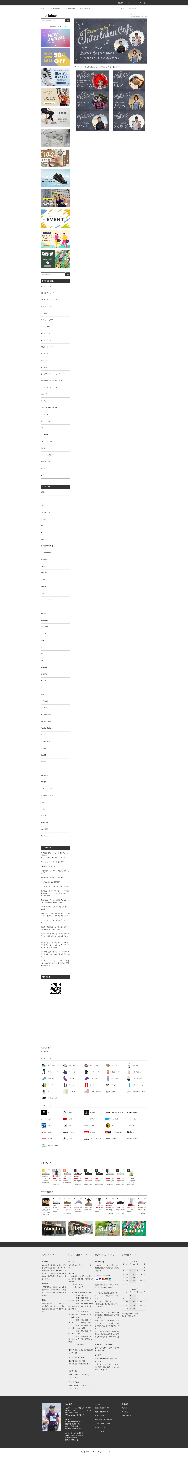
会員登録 (121, 3)
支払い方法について (102, 1408)
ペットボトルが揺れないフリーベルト (54, 877)
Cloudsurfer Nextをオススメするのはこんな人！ (55, 908)
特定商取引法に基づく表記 (104, 1419)
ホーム (43, 8)
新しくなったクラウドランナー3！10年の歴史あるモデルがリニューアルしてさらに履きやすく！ (55, 954)
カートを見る (126, 1412)
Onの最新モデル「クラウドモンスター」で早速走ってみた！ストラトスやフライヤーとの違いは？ (55, 855)
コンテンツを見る (84, 8)
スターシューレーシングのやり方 (52, 862)
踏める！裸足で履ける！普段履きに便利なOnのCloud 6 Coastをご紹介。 (55, 928)
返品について (99, 1416)
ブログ (122, 8)
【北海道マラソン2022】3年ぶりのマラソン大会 (55, 872)
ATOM (101, 1431)
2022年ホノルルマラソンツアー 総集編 (55, 886)
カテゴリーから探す (55, 8)
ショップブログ (100, 1427)
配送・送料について (102, 1412)
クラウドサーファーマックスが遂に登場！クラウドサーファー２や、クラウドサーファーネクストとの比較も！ (55, 945)
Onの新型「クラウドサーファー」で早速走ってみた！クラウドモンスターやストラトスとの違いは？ (55, 893)
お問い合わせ (132, 8)
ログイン (131, 3)
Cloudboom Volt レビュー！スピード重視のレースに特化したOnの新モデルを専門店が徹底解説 (55, 963)
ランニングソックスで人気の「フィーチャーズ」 (55, 921)
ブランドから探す (70, 8)
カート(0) (143, 3)
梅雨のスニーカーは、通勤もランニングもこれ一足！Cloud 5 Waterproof (55, 901)
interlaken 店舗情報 (48, 866)
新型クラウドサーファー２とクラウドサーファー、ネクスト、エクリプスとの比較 (55, 915)
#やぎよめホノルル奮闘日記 (50, 882)
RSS (96, 1431)
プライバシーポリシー (102, 1423)
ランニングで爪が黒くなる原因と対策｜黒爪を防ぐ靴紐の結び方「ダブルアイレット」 (55, 936)
